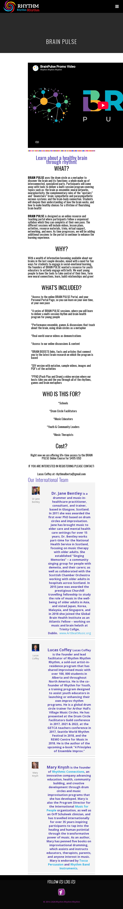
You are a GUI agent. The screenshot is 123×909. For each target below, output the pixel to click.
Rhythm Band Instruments (74, 866)
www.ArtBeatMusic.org (75, 633)
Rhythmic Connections (68, 772)
